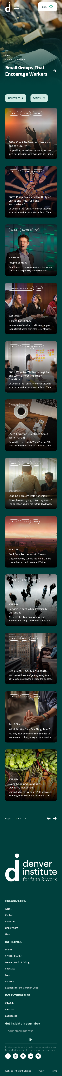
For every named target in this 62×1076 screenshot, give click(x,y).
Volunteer (10, 921)
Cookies (27, 1071)
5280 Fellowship (13, 956)
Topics (37, 98)
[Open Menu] (16, 7)
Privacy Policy (11, 1050)
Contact (9, 915)
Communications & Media (21, 288)
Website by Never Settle (16, 1071)
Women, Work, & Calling (17, 962)
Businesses (11, 1016)
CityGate (9, 1003)
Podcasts (37, 113)
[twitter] (23, 1056)
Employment (11, 928)
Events (8, 949)
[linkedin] (30, 1056)
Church (14, 113)
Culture (25, 113)
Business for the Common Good (21, 988)
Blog (7, 975)
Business (14, 463)
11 (26, 818)
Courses (9, 981)
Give (7, 934)
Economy (26, 171)
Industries (14, 98)
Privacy (41, 1071)
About (8, 909)
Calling (14, 230)
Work (25, 405)
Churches (10, 1009)
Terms (54, 1071)
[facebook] (8, 1056)
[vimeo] (38, 1056)
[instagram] (15, 1056)
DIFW (35, 230)
